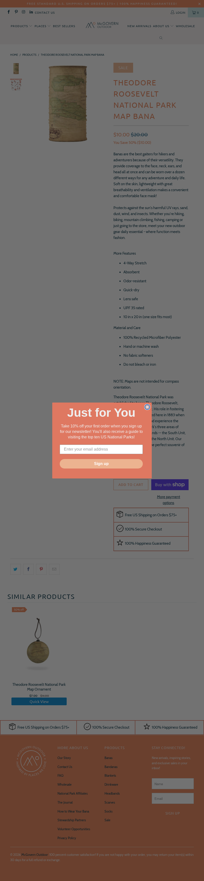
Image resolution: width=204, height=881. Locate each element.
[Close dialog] (147, 407)
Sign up (101, 464)
